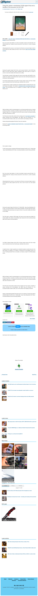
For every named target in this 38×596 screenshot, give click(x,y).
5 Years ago (12, 485)
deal (21, 9)
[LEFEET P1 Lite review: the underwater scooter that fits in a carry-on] (4, 392)
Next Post (34, 374)
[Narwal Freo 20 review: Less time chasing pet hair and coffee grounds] (4, 398)
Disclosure (14, 580)
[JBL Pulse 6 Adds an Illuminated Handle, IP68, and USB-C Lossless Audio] (4, 555)
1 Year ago (5, 485)
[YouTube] (20, 585)
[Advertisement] (19, 61)
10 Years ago (20, 485)
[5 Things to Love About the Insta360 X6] (4, 435)
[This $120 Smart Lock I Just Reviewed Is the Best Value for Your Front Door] (4, 386)
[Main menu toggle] (37, 2)
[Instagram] (17, 585)
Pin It (13, 322)
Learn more (31, 12)
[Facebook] (14, 585)
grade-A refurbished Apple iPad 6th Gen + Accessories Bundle (20, 123)
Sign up (17, 326)
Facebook (9, 322)
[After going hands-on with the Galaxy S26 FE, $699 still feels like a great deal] (4, 423)
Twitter (4, 322)
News (19, 9)
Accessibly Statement (22, 580)
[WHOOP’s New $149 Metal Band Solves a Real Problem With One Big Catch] (4, 549)
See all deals (32, 318)
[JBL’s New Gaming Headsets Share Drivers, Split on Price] (4, 543)
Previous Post (4, 374)
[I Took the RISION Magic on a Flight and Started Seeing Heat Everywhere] (4, 429)
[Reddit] (23, 585)
